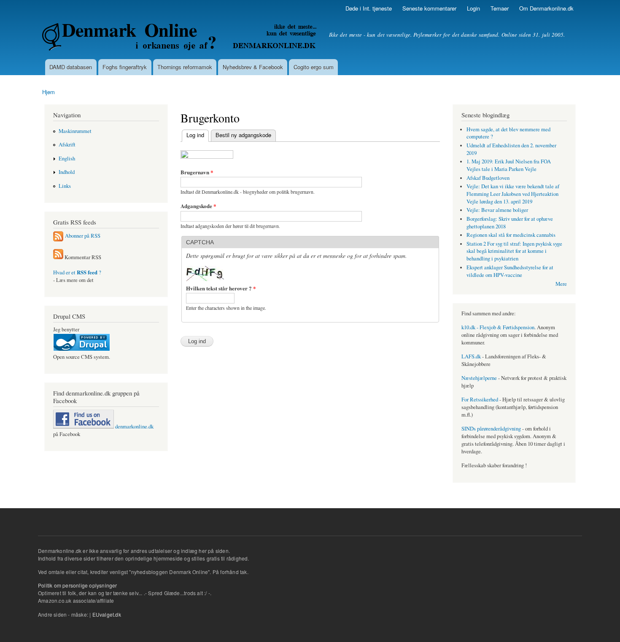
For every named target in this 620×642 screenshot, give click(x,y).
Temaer (500, 8)
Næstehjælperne (479, 378)
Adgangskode (198, 206)
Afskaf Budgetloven (487, 177)
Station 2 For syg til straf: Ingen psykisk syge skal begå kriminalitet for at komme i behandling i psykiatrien (514, 251)
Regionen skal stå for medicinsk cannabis (510, 234)
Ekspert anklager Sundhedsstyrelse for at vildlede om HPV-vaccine (509, 271)
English (67, 158)
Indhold (67, 172)
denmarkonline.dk (134, 426)
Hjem (48, 92)
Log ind (193, 135)
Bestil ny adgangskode (243, 135)
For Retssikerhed (479, 399)
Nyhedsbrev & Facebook (253, 67)
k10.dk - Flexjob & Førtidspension (497, 327)
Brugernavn (197, 172)
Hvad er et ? (77, 272)
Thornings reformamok (184, 67)
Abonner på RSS (82, 235)
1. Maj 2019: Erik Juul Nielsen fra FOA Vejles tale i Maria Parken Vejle (508, 165)
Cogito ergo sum (314, 67)
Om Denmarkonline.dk (546, 8)
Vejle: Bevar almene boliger (497, 210)
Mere (561, 283)
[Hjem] (180, 38)
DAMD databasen (70, 67)
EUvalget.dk (106, 614)
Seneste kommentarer (429, 8)
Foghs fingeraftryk (124, 67)
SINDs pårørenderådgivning (491, 428)
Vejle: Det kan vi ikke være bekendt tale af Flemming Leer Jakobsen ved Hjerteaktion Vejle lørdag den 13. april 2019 (512, 194)
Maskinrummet (75, 131)
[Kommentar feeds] (58, 257)
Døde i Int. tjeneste (368, 8)
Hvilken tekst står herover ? (221, 288)
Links (65, 186)
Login (473, 8)
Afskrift (67, 144)
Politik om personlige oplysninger (77, 585)
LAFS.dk (471, 356)
